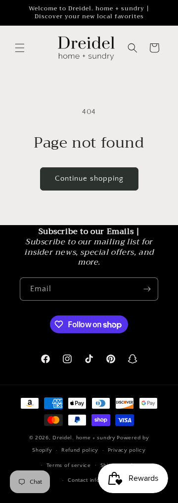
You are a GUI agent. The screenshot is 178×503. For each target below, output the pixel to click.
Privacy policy (127, 450)
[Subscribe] (147, 289)
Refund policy (79, 450)
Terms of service (68, 465)
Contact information (93, 480)
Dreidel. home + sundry (83, 438)
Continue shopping (89, 178)
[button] (20, 48)
